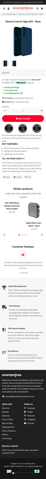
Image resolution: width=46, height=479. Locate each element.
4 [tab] (26, 235)
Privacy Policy (7, 419)
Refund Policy (7, 423)
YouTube (30, 423)
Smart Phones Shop (9, 14)
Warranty (6, 415)
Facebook (31, 408)
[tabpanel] (12, 207)
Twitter (30, 411)
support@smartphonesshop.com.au (19, 396)
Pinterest (31, 415)
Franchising (6, 438)
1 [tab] (19, 235)
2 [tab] (21, 235)
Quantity (5, 106)
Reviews (5, 411)
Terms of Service (8, 430)
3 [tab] (24, 235)
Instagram (31, 419)
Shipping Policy (8, 427)
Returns (5, 434)
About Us (5, 408)
